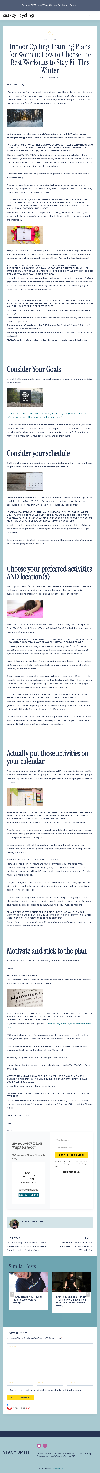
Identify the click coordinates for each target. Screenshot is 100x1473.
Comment (14, 1346)
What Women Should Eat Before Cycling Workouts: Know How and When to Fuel (75, 1244)
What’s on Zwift (40, 697)
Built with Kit (71, 1172)
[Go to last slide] (12, 1294)
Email (41, 1382)
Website (72, 1382)
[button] (28, 1183)
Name (11, 1382)
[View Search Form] (89, 15)
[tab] (45, 1318)
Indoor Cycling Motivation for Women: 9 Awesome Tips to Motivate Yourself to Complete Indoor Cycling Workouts (27, 1244)
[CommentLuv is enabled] (50, 1408)
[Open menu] (95, 15)
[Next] (88, 1294)
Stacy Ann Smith (32, 1221)
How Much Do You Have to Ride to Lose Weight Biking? (28, 1299)
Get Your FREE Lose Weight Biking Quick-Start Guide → (50, 5)
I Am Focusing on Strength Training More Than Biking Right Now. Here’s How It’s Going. (71, 1301)
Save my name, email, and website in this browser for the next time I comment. (46, 1390)
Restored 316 (58, 1468)
